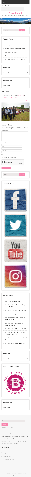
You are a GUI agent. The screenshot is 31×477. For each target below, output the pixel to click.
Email (3, 146)
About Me (5, 463)
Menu (3, 2)
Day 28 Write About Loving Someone (15, 59)
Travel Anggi (14, 473)
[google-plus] (10, 5)
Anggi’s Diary (6, 453)
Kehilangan (8, 45)
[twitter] (5, 5)
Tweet (3, 123)
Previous (4, 101)
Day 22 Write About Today (12, 338)
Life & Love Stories (7, 456)
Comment (5, 130)
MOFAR (3, 433)
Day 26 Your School (10, 329)
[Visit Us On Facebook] (15, 212)
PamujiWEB (18, 475)
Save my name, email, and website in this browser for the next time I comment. (15, 156)
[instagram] (8, 5)
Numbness (8, 56)
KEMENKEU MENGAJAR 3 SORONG (10, 97)
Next (27, 101)
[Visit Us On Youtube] (15, 262)
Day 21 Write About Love (11, 343)
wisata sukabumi (6, 436)
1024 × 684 (21, 95)
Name (4, 143)
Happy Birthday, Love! (11, 52)
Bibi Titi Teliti (4, 441)
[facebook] (3, 5)
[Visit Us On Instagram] (15, 288)
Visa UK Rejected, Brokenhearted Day (15, 48)
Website (4, 150)
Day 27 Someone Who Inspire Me (14, 323)
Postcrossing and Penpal (9, 459)
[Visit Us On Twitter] (15, 237)
